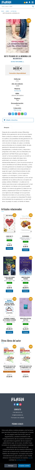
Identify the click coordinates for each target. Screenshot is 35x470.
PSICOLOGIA (17, 110)
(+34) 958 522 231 (17, 412)
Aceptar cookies (24, 465)
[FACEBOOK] (14, 404)
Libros (7, 11)
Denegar (10, 465)
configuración (21, 460)
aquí (29, 458)
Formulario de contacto (17, 417)
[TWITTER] (17, 404)
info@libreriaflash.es (17, 415)
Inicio (2, 11)
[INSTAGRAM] (20, 404)
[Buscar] (33, 6)
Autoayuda (13, 11)
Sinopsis (6, 127)
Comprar (9, 248)
